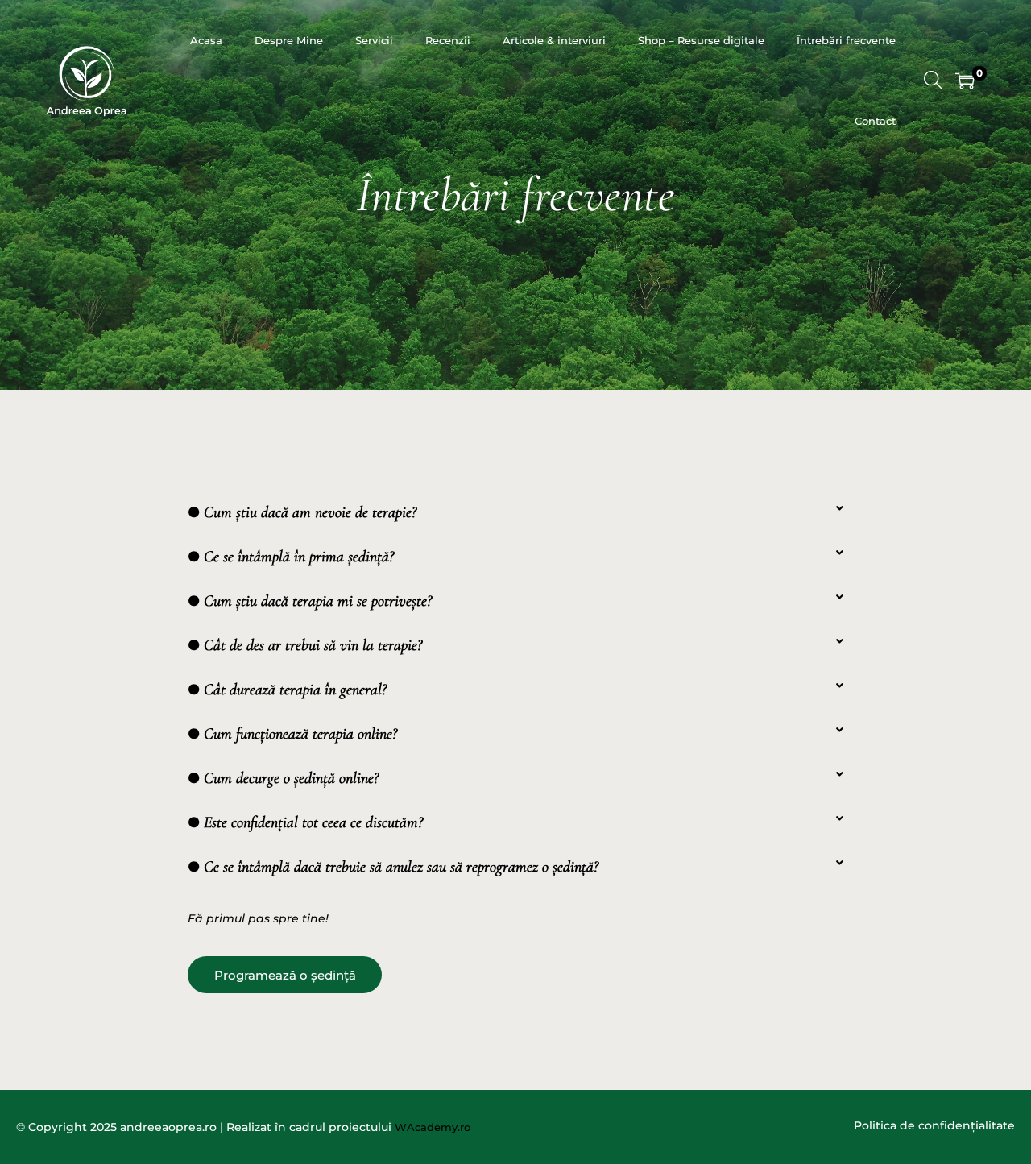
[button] (515, 509)
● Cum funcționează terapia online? (292, 734)
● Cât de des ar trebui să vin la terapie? (305, 645)
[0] (965, 80)
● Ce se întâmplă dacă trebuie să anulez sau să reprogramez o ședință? (393, 866)
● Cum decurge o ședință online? (283, 778)
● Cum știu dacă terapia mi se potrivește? (310, 601)
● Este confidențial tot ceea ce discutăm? (305, 822)
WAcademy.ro (432, 1127)
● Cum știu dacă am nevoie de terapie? (302, 512)
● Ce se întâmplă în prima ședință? (291, 556)
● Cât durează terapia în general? (287, 689)
